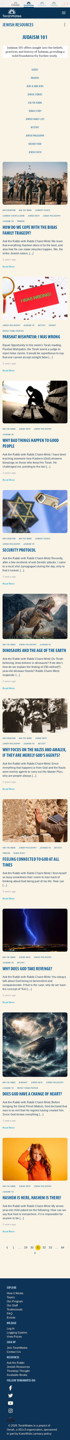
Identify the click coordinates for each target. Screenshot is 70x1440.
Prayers (35, 77)
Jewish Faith (35, 152)
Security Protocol (19, 550)
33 (50, 1247)
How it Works (15, 1293)
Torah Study (35, 111)
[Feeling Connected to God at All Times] (35, 820)
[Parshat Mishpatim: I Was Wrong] (35, 298)
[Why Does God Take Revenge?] (35, 930)
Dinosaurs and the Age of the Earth (34, 650)
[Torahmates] (29, 3)
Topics (11, 1297)
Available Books (17, 1375)
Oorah (11, 1429)
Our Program (15, 1301)
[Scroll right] (67, 3)
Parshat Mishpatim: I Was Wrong (31, 336)
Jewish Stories (35, 94)
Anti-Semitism (9, 210)
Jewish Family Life (35, 119)
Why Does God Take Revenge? (27, 968)
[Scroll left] (2, 3)
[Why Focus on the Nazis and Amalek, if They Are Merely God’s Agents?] (35, 715)
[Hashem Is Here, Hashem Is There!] (35, 1159)
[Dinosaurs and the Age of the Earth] (35, 616)
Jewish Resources (18, 1366)
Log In (11, 1328)
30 (32, 1247)
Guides (35, 69)
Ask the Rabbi (35, 102)
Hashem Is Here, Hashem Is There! (32, 1197)
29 (25, 1247)
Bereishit (23, 1082)
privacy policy (42, 1433)
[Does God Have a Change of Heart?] (35, 1044)
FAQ (9, 1313)
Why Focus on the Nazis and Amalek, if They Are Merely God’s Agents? (34, 752)
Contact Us (14, 1351)
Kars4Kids (25, 1433)
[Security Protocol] (35, 511)
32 (44, 1247)
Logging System (17, 1332)
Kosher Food (35, 143)
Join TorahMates (17, 1347)
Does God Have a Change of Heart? (32, 1094)
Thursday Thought (18, 1370)
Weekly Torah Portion (13, 331)
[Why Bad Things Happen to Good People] (35, 401)
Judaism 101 (8, 221)
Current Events (42, 210)
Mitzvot (35, 127)
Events (11, 1317)
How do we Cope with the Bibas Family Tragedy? (30, 230)
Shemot (52, 325)
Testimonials (15, 1309)
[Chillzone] (42, 3)
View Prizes (14, 1336)
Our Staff (12, 1305)
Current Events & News (14, 216)
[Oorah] (15, 3)
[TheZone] (54, 3)
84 (62, 1247)
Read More (9, 266)
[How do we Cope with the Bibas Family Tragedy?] (35, 183)
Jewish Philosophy (35, 135)
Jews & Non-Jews (35, 86)
